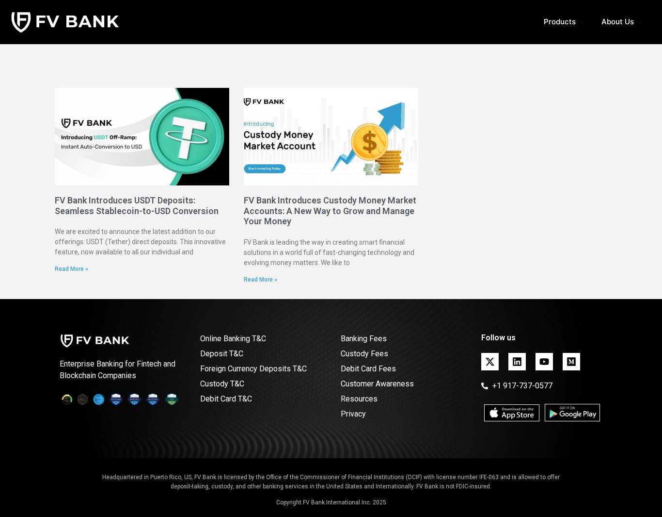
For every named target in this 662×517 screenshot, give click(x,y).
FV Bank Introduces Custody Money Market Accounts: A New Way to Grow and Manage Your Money (330, 210)
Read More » (71, 269)
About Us (617, 21)
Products (560, 21)
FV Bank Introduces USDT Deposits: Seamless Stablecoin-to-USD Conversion (137, 205)
